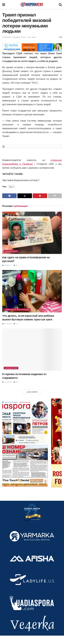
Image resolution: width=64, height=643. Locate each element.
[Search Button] (60, 4)
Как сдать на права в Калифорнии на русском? (26, 259)
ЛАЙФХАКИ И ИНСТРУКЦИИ (17, 309)
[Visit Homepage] (32, 4)
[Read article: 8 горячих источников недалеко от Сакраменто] (32, 349)
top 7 (11, 186)
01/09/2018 (7, 37)
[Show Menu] (3, 4)
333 (16, 382)
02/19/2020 (8, 382)
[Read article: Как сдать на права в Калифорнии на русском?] (32, 233)
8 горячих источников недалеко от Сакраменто (24, 376)
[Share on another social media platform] (55, 195)
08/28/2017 (8, 265)
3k (16, 265)
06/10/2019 (8, 324)
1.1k (17, 324)
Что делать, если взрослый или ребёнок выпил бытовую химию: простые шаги (28, 317)
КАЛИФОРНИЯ (11, 251)
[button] (32, 442)
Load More (32, 392)
